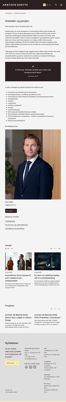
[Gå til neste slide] (59, 248)
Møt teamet (9, 211)
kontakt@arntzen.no (31, 359)
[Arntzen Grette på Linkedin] (30, 367)
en (47, 5)
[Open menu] (61, 5)
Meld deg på (10, 363)
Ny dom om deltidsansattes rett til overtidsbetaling (46, 276)
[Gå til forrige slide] (55, 248)
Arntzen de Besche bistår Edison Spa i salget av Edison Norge (18, 317)
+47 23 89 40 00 (30, 357)
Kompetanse (8, 13)
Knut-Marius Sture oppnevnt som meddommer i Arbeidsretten (18, 278)
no (44, 5)
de (50, 5)
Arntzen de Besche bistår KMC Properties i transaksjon (47, 316)
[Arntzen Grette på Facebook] (26, 367)
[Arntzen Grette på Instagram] (34, 367)
